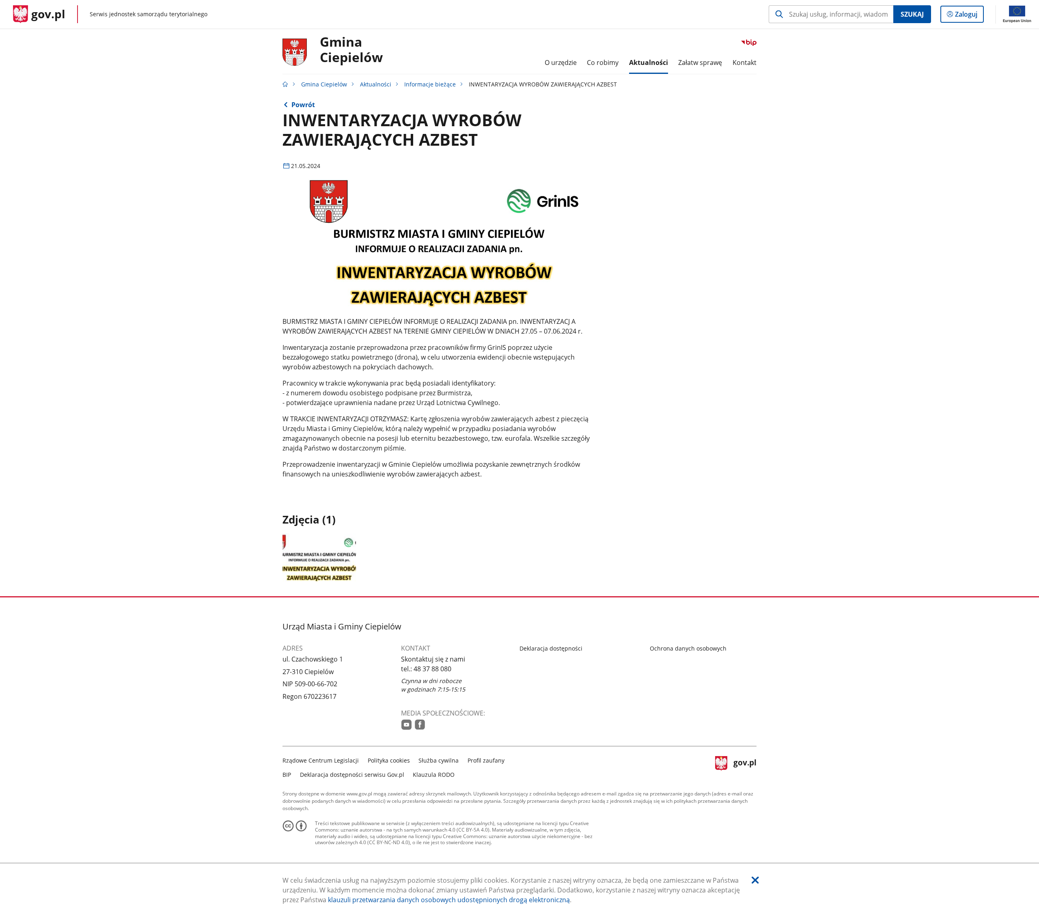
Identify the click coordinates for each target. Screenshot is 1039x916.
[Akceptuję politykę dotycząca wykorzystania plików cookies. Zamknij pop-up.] (755, 880)
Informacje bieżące (430, 84)
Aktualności (375, 84)
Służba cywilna (438, 760)
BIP (286, 774)
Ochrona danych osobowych (688, 648)
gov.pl (745, 766)
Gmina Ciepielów (324, 84)
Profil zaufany (486, 760)
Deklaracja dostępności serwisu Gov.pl (352, 774)
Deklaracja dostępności (551, 648)
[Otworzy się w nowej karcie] (406, 724)
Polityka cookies (389, 760)
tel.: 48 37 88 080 (426, 668)
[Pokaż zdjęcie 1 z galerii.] (319, 557)
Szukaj (912, 14)
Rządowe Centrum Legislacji (320, 760)
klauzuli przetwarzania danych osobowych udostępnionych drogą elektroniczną (449, 899)
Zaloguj (969, 16)
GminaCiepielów (351, 50)
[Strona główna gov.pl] (285, 84)
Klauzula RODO (434, 774)
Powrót (303, 104)
